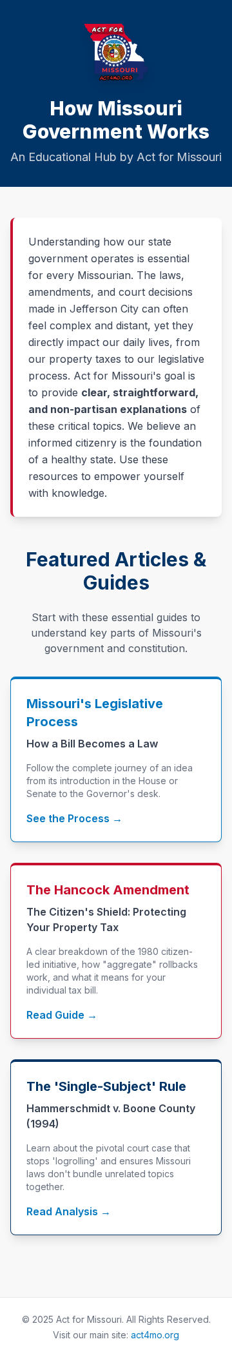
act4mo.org (155, 1334)
